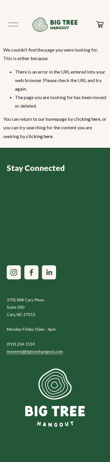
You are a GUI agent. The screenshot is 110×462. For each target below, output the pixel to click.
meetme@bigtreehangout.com (35, 351)
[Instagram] (14, 272)
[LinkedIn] (49, 272)
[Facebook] (31, 272)
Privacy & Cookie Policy (79, 251)
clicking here (87, 119)
